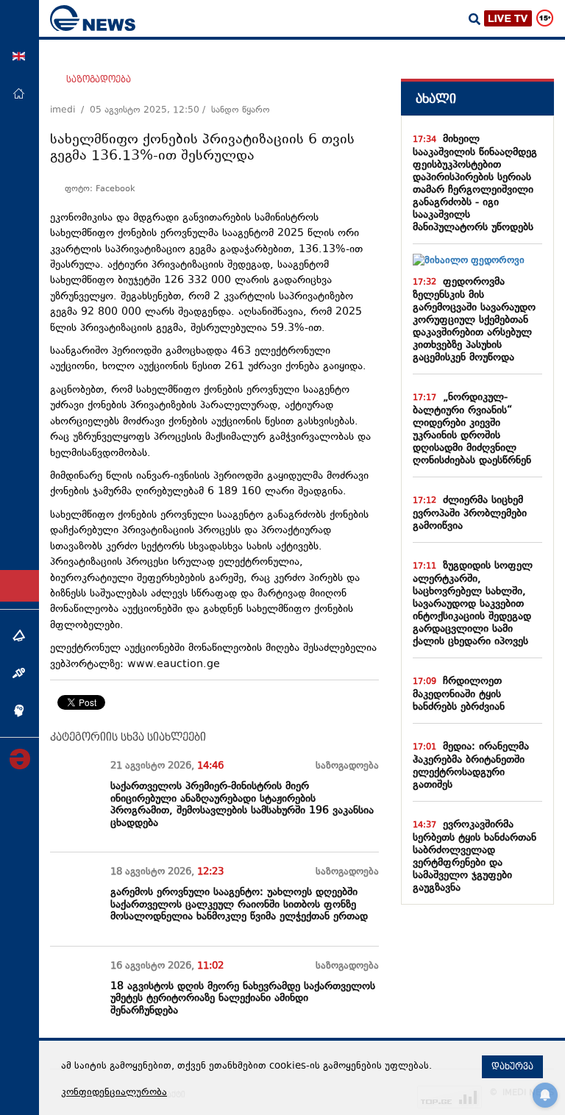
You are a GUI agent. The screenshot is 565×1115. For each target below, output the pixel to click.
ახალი (436, 99)
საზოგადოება (98, 79)
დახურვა (512, 1066)
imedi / (70, 110)
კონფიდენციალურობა (114, 1093)
